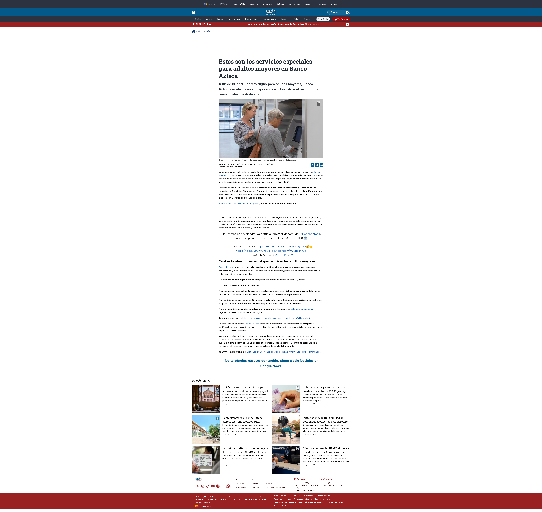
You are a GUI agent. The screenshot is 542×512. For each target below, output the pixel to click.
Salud (296, 19)
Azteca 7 (254, 4)
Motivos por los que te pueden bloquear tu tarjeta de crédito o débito (276, 318)
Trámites (197, 19)
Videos (308, 4)
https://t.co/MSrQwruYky (252, 250)
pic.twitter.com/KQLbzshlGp (287, 250)
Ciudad (220, 19)
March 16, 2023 (284, 255)
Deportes (267, 4)
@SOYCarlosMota (272, 246)
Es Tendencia (234, 19)
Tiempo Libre (251, 19)
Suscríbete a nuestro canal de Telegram (239, 203)
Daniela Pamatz (236, 167)
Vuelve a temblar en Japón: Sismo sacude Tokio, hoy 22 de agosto (262, 24)
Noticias (280, 4)
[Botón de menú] (193, 12)
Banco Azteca (226, 267)
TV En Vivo (343, 19)
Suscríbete (323, 19)
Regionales (321, 4)
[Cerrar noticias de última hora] (347, 24)
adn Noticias (294, 4)
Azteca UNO (239, 4)
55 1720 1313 (326, 485)
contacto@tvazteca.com (331, 483)
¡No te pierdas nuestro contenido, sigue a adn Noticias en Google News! (271, 363)
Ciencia (307, 19)
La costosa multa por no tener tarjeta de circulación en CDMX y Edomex (245, 450)
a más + (335, 4)
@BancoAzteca (309, 233)
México (209, 19)
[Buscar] (347, 12)
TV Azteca (225, 4)
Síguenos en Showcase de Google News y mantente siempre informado (283, 351)
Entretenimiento (269, 19)
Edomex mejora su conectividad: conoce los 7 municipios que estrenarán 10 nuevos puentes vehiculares (242, 419)
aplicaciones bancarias (302, 309)
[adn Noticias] (271, 12)
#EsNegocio (297, 246)
